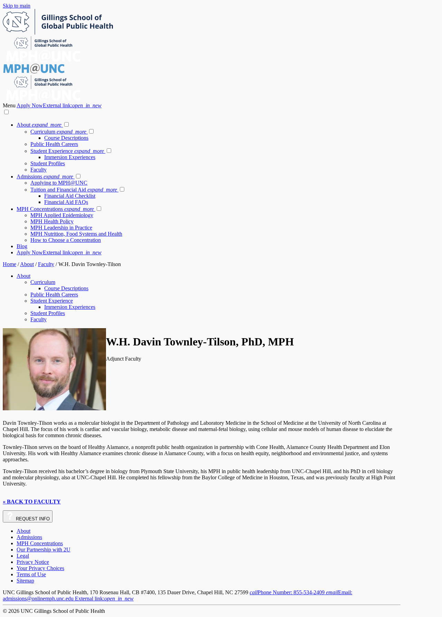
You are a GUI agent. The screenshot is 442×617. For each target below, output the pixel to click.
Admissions (45, 176)
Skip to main (16, 6)
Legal (23, 556)
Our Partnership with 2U (43, 549)
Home (9, 264)
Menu (10, 105)
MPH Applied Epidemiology (61, 215)
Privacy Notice (33, 562)
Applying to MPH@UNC (58, 183)
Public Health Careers (54, 144)
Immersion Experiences (69, 157)
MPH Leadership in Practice (61, 228)
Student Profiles (47, 163)
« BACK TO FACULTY (32, 502)
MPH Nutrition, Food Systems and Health (76, 234)
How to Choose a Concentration (65, 240)
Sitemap (25, 581)
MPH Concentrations (55, 209)
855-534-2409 (288, 592)
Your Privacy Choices (40, 568)
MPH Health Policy (52, 221)
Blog (22, 246)
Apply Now (59, 105)
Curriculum (58, 132)
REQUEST (32, 518)
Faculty (38, 170)
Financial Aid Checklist (69, 196)
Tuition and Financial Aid (73, 190)
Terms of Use (31, 574)
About (39, 125)
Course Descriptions (66, 138)
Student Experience (67, 151)
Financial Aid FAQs (66, 202)
